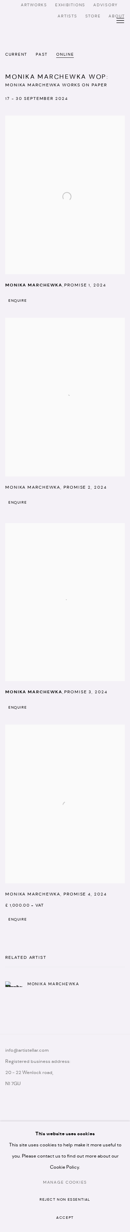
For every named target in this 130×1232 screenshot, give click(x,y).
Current (16, 54)
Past (41, 54)
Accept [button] (65, 1218)
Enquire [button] (17, 301)
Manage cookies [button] (65, 1182)
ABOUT (117, 16)
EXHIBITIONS (70, 5)
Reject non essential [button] (65, 1200)
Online (65, 54)
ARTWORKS (34, 5)
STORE (93, 16)
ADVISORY (105, 5)
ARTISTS (67, 16)
